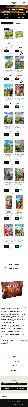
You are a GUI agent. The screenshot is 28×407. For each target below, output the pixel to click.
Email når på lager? (21, 53)
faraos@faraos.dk (19, 404)
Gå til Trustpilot (4, 396)
